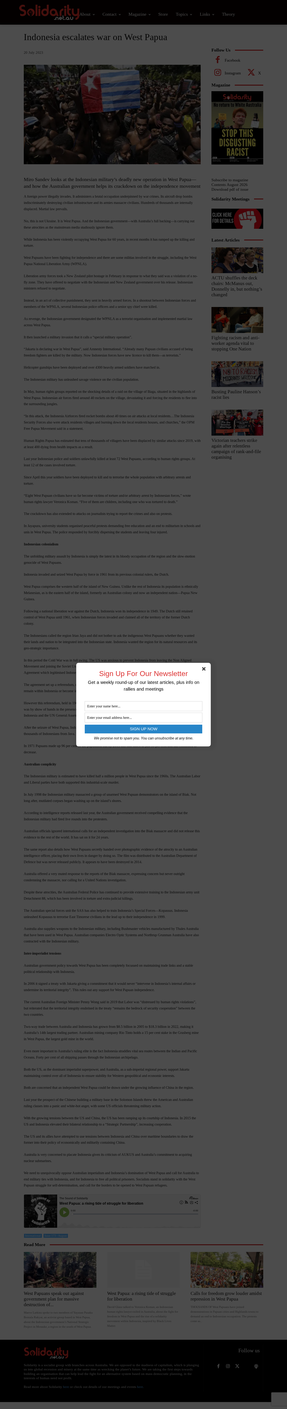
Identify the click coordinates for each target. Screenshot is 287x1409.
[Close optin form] (204, 669)
